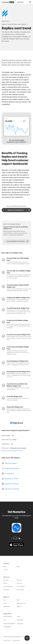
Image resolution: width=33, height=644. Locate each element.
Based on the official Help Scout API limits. (12, 450)
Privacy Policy (16, 640)
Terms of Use (6, 640)
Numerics (20, 2)
